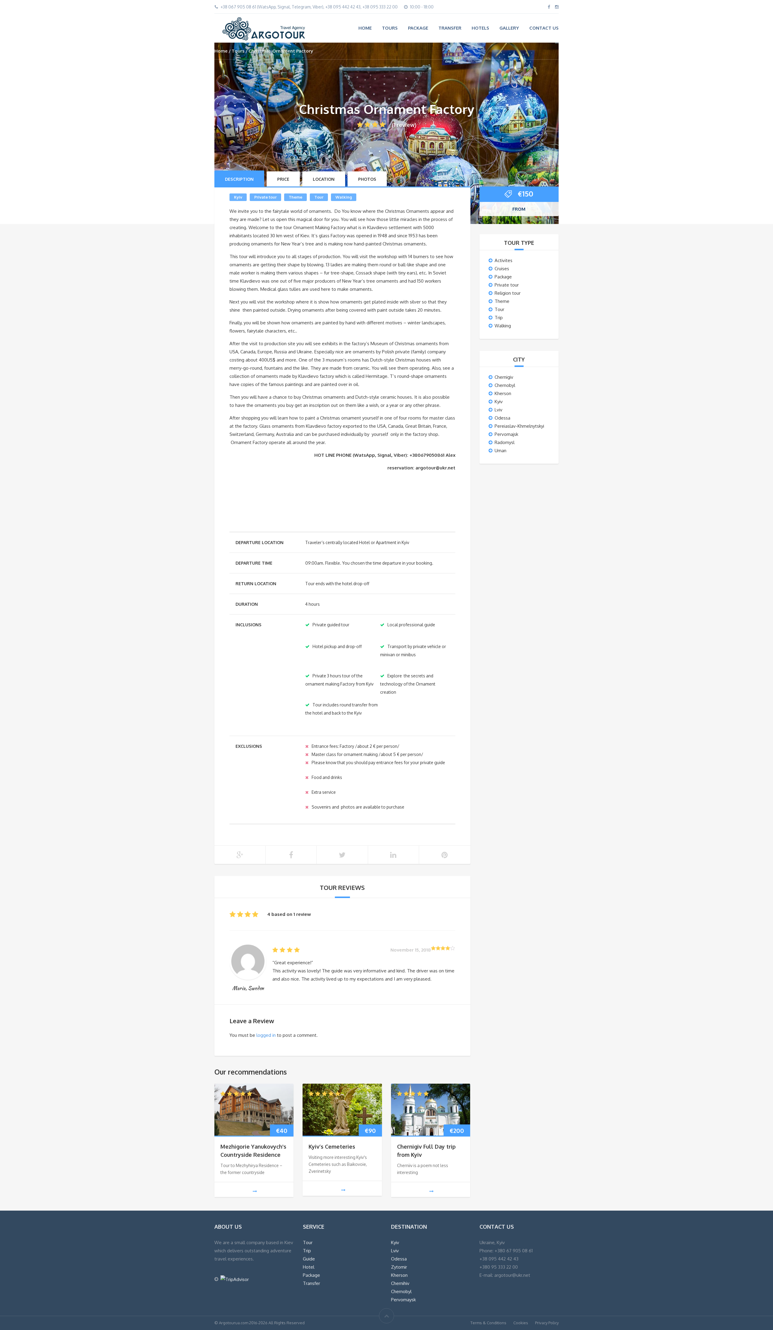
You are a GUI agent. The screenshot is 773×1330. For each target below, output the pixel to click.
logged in (266, 1035)
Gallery (509, 28)
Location (324, 179)
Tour (318, 197)
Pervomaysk (403, 1299)
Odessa (502, 418)
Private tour (265, 197)
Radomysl (505, 442)
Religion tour (508, 293)
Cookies (520, 1322)
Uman (500, 450)
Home (365, 28)
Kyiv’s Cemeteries (332, 1146)
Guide (309, 1259)
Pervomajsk (506, 434)
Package (418, 28)
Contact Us (544, 28)
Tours (390, 28)
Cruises (502, 268)
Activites (503, 260)
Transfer (449, 28)
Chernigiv (504, 377)
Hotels (480, 28)
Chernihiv (400, 1283)
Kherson (503, 393)
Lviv (498, 410)
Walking (343, 197)
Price (283, 179)
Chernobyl (505, 385)
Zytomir (399, 1267)
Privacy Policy (547, 1322)
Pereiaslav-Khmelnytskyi (519, 426)
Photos (367, 179)
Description (239, 179)
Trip (499, 317)
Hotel (308, 1267)
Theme (295, 197)
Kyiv (238, 197)
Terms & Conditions (488, 1322)
